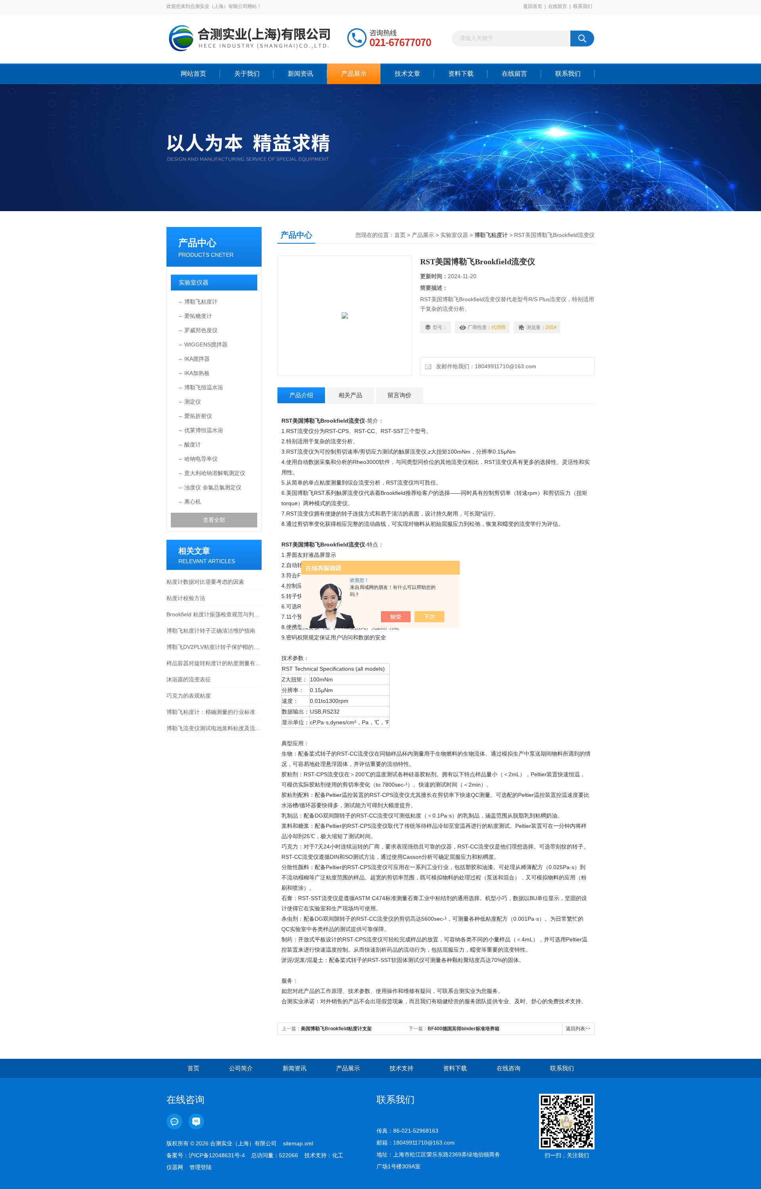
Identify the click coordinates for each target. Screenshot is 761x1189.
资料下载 (461, 73)
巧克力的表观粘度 (188, 696)
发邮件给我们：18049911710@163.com (484, 366)
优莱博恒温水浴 (203, 430)
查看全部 (214, 520)
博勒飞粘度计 (201, 301)
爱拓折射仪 (198, 416)
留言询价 (399, 395)
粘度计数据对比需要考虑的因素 (205, 582)
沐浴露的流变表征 (188, 679)
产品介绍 (301, 395)
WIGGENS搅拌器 (206, 344)
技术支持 (401, 1068)
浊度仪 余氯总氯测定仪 (212, 487)
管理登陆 (200, 1167)
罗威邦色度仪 (201, 330)
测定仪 (192, 401)
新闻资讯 (300, 73)
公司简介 (241, 1068)
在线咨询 (508, 1068)
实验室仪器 (193, 282)
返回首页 (532, 6)
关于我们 (247, 73)
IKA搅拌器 (197, 359)
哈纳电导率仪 (201, 459)
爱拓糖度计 (198, 316)
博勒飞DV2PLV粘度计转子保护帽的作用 (214, 647)
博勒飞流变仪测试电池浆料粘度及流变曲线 (214, 728)
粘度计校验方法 (185, 598)
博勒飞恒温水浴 (203, 387)
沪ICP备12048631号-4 (217, 1155)
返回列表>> (578, 1028)
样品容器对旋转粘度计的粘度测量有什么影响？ (214, 663)
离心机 (192, 501)
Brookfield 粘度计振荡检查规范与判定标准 (214, 614)
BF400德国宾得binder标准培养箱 (463, 1028)
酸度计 (192, 444)
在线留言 (557, 6)
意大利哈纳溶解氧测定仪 (214, 473)
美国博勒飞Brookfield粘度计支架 (336, 1028)
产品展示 (354, 73)
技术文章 (407, 73)
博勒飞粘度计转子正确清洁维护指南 (210, 630)
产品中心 (197, 242)
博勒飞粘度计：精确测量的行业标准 (210, 712)
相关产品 (350, 395)
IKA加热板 (197, 373)
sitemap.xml (298, 1143)
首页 (399, 235)
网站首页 (193, 73)
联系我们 (582, 6)
